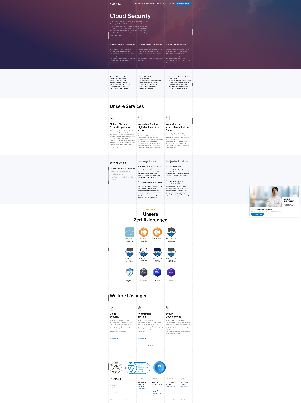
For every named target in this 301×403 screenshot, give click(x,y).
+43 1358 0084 (142, 388)
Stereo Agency (177, 399)
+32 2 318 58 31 (184, 386)
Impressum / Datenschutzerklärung (127, 399)
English (171, 3)
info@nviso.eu (114, 387)
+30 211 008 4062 (171, 386)
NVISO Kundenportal (114, 399)
